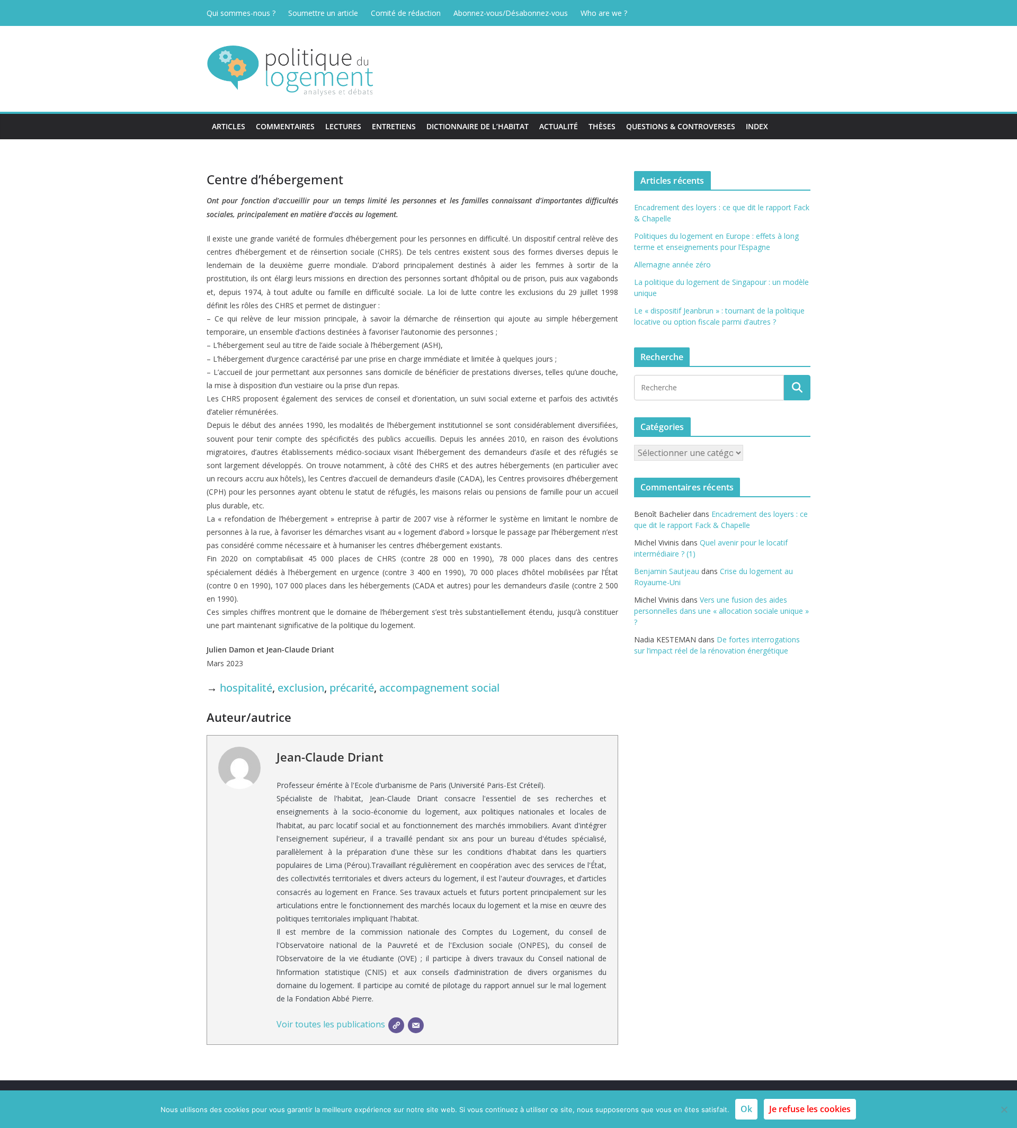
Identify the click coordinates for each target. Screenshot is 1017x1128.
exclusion (301, 688)
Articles (228, 126)
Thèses (601, 126)
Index (757, 126)
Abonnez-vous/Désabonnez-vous (510, 13)
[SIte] (396, 1025)
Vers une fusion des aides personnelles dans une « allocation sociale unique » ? (721, 611)
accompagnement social (439, 688)
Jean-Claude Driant (329, 757)
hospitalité (246, 688)
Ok (746, 1109)
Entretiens (394, 126)
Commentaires (285, 126)
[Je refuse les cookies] (1003, 1109)
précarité (351, 688)
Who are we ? (604, 13)
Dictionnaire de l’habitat (477, 126)
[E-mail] (416, 1025)
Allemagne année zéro (672, 264)
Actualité (558, 126)
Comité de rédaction (406, 13)
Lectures (343, 126)
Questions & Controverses (680, 126)
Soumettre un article (323, 13)
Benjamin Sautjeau (666, 571)
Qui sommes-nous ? (241, 13)
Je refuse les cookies (810, 1109)
